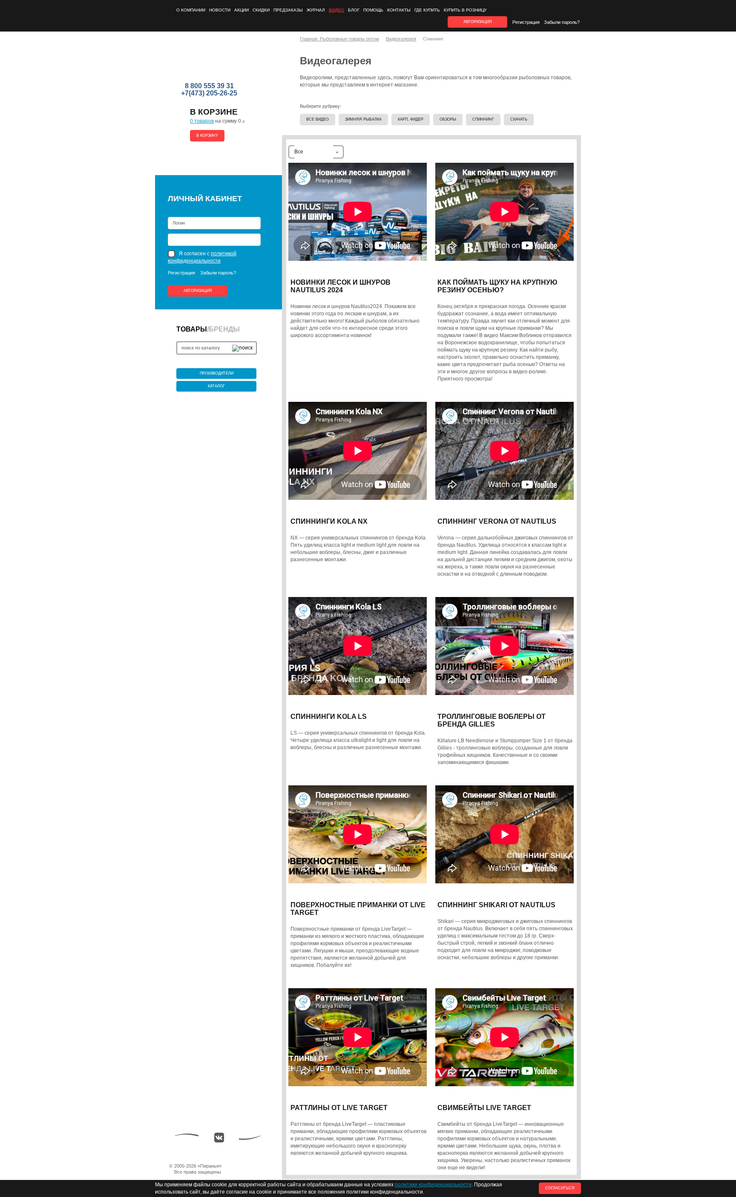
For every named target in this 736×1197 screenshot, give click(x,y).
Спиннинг (483, 119)
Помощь (373, 10)
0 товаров (202, 121)
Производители (216, 373)
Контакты (399, 10)
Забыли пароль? (562, 22)
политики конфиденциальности (433, 1185)
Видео (336, 10)
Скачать (518, 119)
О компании (190, 10)
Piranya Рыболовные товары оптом (210, 60)
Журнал (316, 10)
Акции (241, 10)
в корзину (207, 135)
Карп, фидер (410, 119)
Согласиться (560, 1188)
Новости (219, 10)
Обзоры (448, 119)
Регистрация (526, 22)
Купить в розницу (465, 10)
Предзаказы (288, 10)
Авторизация (198, 290)
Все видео (317, 119)
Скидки (261, 10)
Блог (353, 10)
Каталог (216, 386)
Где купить (427, 10)
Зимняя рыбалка (363, 119)
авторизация (477, 22)
